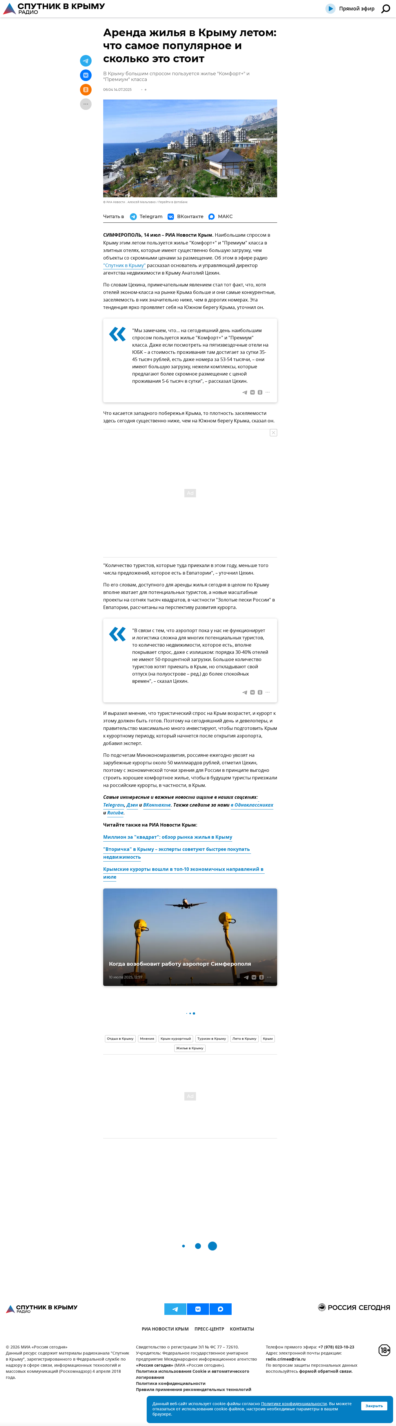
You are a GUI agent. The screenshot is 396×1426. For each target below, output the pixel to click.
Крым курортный (176, 1039)
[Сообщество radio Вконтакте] (198, 1309)
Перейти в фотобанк (173, 202)
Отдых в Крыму (120, 1039)
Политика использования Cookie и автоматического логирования (192, 1374)
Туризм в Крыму (211, 1039)
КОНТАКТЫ (242, 1329)
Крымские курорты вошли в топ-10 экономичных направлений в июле (184, 873)
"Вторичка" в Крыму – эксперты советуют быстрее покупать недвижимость (177, 853)
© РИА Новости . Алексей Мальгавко (129, 202)
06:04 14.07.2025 (117, 89)
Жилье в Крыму (190, 1048)
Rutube (115, 813)
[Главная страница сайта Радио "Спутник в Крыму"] (54, 8)
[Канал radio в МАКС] (221, 1309)
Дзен (132, 805)
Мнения (147, 1039)
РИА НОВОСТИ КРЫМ (165, 1329)
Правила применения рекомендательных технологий (193, 1390)
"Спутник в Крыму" (124, 265)
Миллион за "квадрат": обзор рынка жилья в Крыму (167, 837)
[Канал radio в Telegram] (175, 1309)
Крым (268, 1039)
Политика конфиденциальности (171, 1384)
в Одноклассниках (252, 805)
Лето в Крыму (244, 1039)
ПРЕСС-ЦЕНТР (209, 1329)
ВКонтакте (157, 805)
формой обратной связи (325, 1371)
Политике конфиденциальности (294, 1404)
